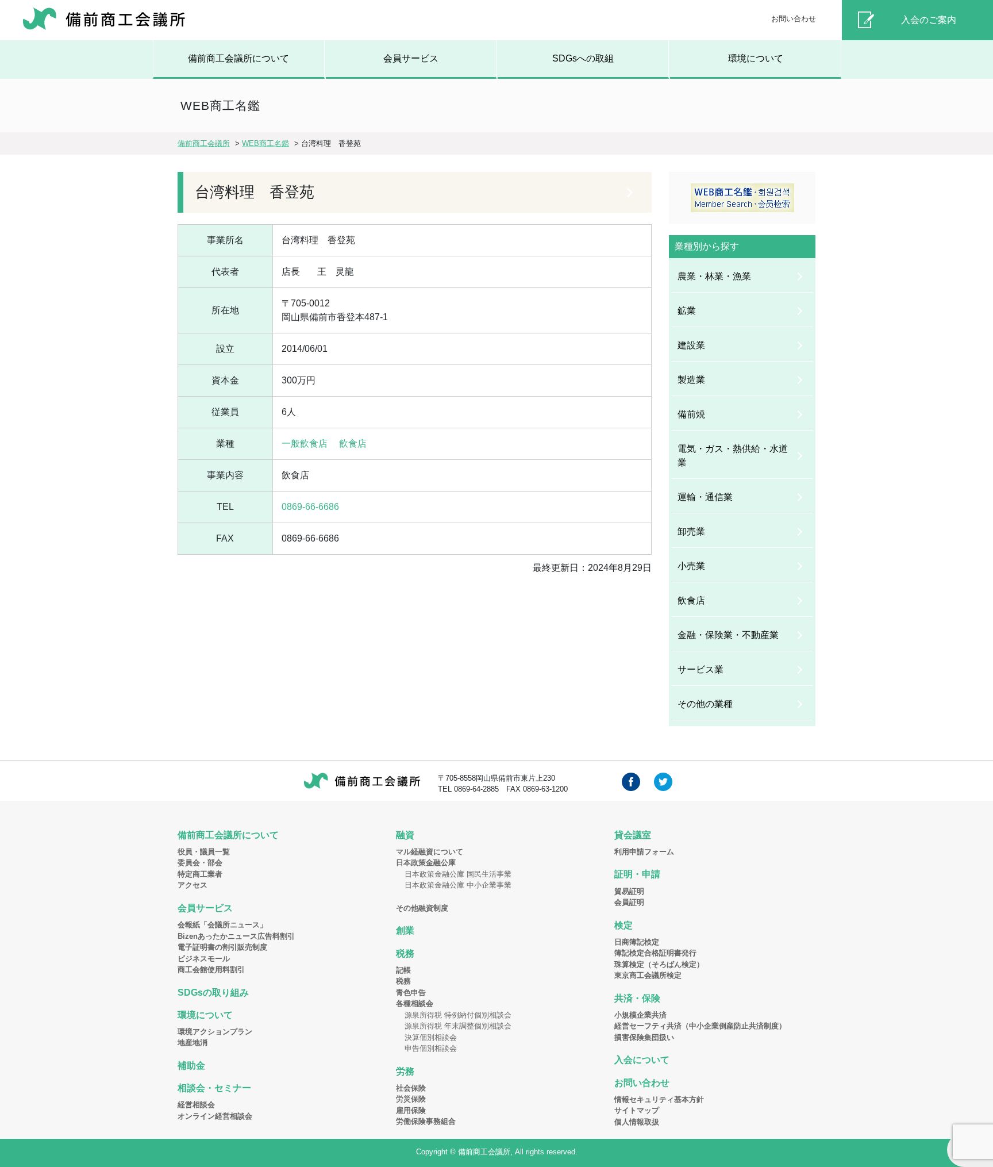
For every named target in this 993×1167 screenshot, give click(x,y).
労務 (405, 1071)
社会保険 (411, 1088)
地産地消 (192, 1042)
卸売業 (691, 531)
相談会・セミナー (214, 1088)
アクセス (192, 885)
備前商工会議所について (238, 58)
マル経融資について (429, 851)
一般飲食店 (305, 443)
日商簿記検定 (636, 942)
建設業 (691, 345)
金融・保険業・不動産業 (728, 635)
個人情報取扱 (636, 1122)
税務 (405, 953)
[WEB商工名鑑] (742, 197)
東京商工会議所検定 (648, 975)
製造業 (691, 380)
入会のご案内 (928, 20)
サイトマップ (636, 1110)
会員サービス (410, 58)
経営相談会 (196, 1104)
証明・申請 (637, 874)
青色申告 (411, 992)
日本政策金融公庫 (426, 862)
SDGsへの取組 (583, 58)
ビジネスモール (204, 958)
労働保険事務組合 (426, 1121)
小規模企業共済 (640, 1015)
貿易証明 (629, 891)
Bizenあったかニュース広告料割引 (236, 936)
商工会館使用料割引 (211, 969)
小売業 (691, 566)
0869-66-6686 (310, 507)
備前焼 (691, 414)
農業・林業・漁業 (714, 276)
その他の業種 (705, 704)
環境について (755, 58)
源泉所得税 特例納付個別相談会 (458, 1015)
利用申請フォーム (644, 851)
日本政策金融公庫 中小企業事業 (458, 885)
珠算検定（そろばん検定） (659, 964)
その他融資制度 (422, 908)
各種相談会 (414, 1003)
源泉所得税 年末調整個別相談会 (458, 1026)
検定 (623, 925)
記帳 (403, 970)
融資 (405, 835)
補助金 (191, 1065)
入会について (641, 1060)
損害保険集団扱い (644, 1037)
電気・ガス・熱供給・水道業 (733, 455)
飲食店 (353, 443)
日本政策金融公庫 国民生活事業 (458, 874)
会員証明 (629, 902)
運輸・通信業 (705, 497)
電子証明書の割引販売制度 (222, 947)
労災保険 (411, 1099)
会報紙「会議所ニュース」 (222, 924)
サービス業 (700, 669)
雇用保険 (411, 1110)
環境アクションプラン (215, 1031)
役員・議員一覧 (204, 851)
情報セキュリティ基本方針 (659, 1099)
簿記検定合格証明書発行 (655, 953)
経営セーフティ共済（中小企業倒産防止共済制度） (700, 1026)
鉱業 (687, 311)
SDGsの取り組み (213, 992)
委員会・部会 (200, 862)
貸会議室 (632, 835)
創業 (405, 930)
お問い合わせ (793, 18)
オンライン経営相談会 (215, 1116)
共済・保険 (637, 998)
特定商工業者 (200, 874)
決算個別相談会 (431, 1037)
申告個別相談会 (431, 1048)
